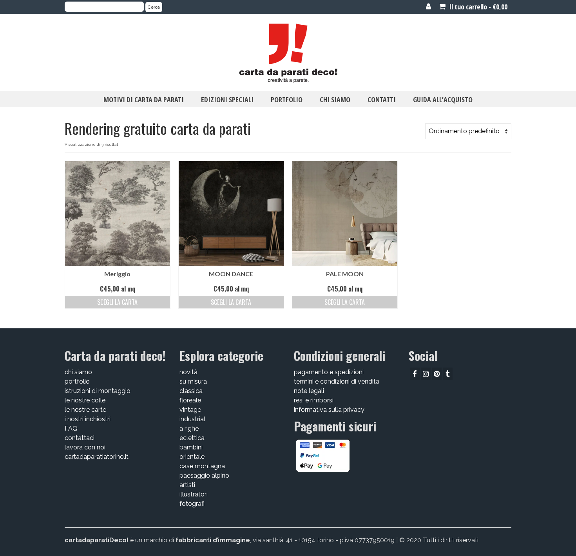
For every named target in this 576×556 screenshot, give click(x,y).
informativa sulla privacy (329, 409)
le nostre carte (85, 409)
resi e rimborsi (313, 400)
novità (188, 372)
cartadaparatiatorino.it (97, 456)
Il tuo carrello (477, 6)
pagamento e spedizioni (329, 372)
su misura (193, 381)
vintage (190, 409)
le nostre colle (85, 400)
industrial (192, 419)
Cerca (154, 7)
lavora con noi (85, 447)
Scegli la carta (117, 302)
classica (191, 391)
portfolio (77, 381)
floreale (190, 400)
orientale (192, 456)
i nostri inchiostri (87, 419)
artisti (187, 485)
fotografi (192, 503)
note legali (309, 391)
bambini (191, 447)
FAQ (71, 428)
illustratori (193, 494)
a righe (189, 428)
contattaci (79, 438)
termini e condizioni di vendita (336, 381)
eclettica (192, 438)
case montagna (202, 466)
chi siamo (78, 372)
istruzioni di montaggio (97, 391)
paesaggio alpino (204, 475)
